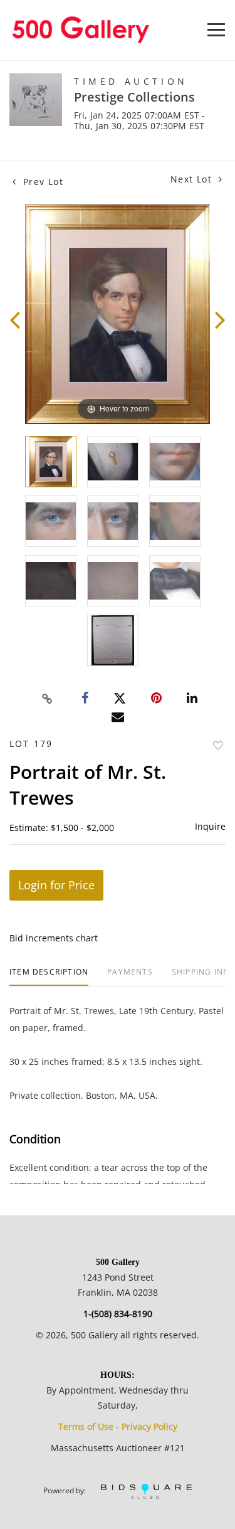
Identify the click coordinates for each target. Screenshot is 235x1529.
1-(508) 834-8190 (117, 1314)
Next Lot (193, 179)
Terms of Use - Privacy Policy (117, 1426)
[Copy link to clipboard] (47, 698)
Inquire (210, 826)
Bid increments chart (53, 938)
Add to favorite (218, 745)
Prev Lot (41, 182)
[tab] (48, 977)
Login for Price (56, 884)
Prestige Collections (134, 96)
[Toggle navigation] (216, 30)
